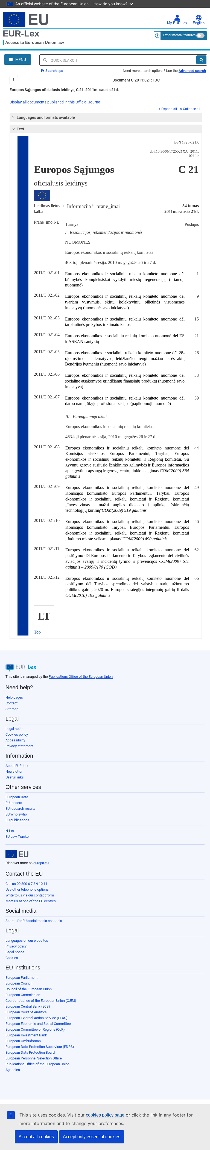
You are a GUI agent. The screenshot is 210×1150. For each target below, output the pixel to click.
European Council (18, 983)
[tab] (106, 117)
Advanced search (192, 71)
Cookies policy (16, 734)
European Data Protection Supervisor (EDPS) (39, 1047)
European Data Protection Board (30, 1052)
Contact (11, 703)
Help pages (14, 697)
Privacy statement (19, 746)
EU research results (20, 808)
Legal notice (14, 729)
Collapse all (191, 109)
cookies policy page (105, 1115)
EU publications (17, 820)
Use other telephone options (27, 889)
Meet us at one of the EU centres (30, 901)
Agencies (12, 1070)
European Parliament (21, 977)
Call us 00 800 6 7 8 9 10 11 (26, 884)
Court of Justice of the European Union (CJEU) (40, 1001)
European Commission (22, 995)
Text (20, 129)
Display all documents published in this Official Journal (55, 102)
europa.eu (41, 863)
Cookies (11, 958)
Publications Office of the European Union (81, 676)
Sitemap (11, 709)
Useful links (14, 777)
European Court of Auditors (26, 1012)
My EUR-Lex (177, 23)
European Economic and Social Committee (38, 1024)
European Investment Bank (26, 1035)
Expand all (169, 109)
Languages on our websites (26, 940)
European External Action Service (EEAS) (36, 1018)
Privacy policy (16, 946)
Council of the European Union (28, 989)
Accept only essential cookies (91, 1136)
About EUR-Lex (16, 766)
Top (37, 632)
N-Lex (9, 831)
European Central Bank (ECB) (27, 1006)
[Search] (201, 59)
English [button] (199, 23)
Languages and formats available (46, 117)
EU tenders (13, 803)
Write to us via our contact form (29, 895)
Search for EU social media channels (33, 921)
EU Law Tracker (17, 836)
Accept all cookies (36, 1136)
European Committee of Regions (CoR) (35, 1029)
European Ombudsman (23, 1041)
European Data (16, 797)
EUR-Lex (21, 33)
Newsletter (13, 771)
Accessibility (15, 740)
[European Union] (16, 854)
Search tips (54, 71)
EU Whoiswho (16, 814)
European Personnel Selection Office (33, 1058)
